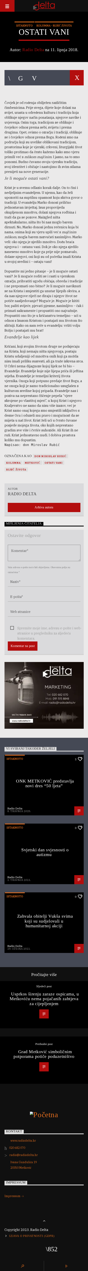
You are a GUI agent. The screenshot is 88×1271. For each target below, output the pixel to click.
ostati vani (54, 462)
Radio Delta (33, 49)
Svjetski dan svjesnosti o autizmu (45, 852)
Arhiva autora (44, 507)
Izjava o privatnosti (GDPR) (31, 1236)
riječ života (16, 469)
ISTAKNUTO (24, 25)
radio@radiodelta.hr (23, 1155)
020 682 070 (17, 1148)
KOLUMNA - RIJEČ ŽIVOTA (54, 25)
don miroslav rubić (50, 456)
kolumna (13, 462)
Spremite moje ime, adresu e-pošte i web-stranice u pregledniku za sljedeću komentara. (49, 628)
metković (33, 462)
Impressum (13, 1196)
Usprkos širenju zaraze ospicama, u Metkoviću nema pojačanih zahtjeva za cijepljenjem (44, 998)
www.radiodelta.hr (23, 1140)
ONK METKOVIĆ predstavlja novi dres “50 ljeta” (45, 783)
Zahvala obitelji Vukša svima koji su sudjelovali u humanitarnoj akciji (45, 921)
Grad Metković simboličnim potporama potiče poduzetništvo (44, 1054)
